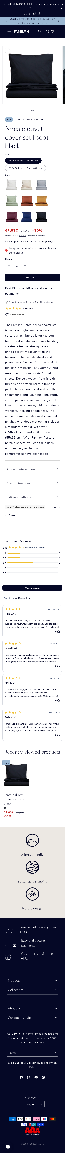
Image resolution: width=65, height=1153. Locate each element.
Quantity (9, 259)
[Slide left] (25, 110)
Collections (16, 990)
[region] (32, 8)
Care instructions (18, 483)
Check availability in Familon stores (31, 302)
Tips (11, 999)
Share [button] (12, 515)
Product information (20, 469)
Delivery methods (18, 497)
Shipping (22, 235)
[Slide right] (40, 110)
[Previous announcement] (6, 21)
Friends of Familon (35, 1042)
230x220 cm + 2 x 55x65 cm (26, 168)
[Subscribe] (54, 1053)
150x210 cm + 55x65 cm (23, 160)
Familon (40, 1144)
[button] (9, 31)
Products (14, 980)
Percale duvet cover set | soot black (15, 799)
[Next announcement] (58, 21)
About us (14, 1008)
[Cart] (47, 31)
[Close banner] (61, 8)
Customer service (20, 1018)
